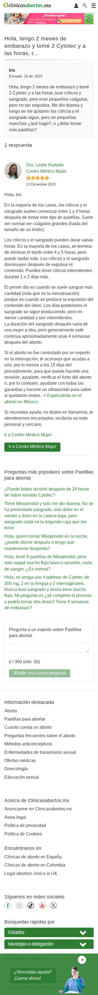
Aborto (10, 711)
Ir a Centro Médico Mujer (28, 434)
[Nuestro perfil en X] (53, 907)
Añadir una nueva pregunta (39, 673)
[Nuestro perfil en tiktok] (30, 907)
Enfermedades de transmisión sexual (40, 752)
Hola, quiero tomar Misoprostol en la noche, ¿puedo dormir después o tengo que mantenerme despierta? (46, 542)
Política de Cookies (23, 834)
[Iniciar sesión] (76, 6)
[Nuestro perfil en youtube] (42, 907)
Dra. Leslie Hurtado (45, 165)
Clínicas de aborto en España (33, 856)
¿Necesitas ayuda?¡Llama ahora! (33, 975)
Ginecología (16, 768)
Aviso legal (15, 817)
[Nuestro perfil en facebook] (7, 907)
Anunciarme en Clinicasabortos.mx (38, 808)
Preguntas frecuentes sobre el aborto (39, 735)
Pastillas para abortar (24, 719)
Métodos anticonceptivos (28, 744)
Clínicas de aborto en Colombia (34, 865)
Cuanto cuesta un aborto (28, 727)
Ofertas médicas (20, 760)
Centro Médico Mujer (46, 171)
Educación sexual (21, 777)
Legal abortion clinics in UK (30, 873)
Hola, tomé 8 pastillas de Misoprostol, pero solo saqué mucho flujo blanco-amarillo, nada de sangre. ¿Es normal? (48, 562)
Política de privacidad (25, 825)
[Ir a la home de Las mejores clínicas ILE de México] (28, 6)
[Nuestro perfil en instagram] (19, 907)
